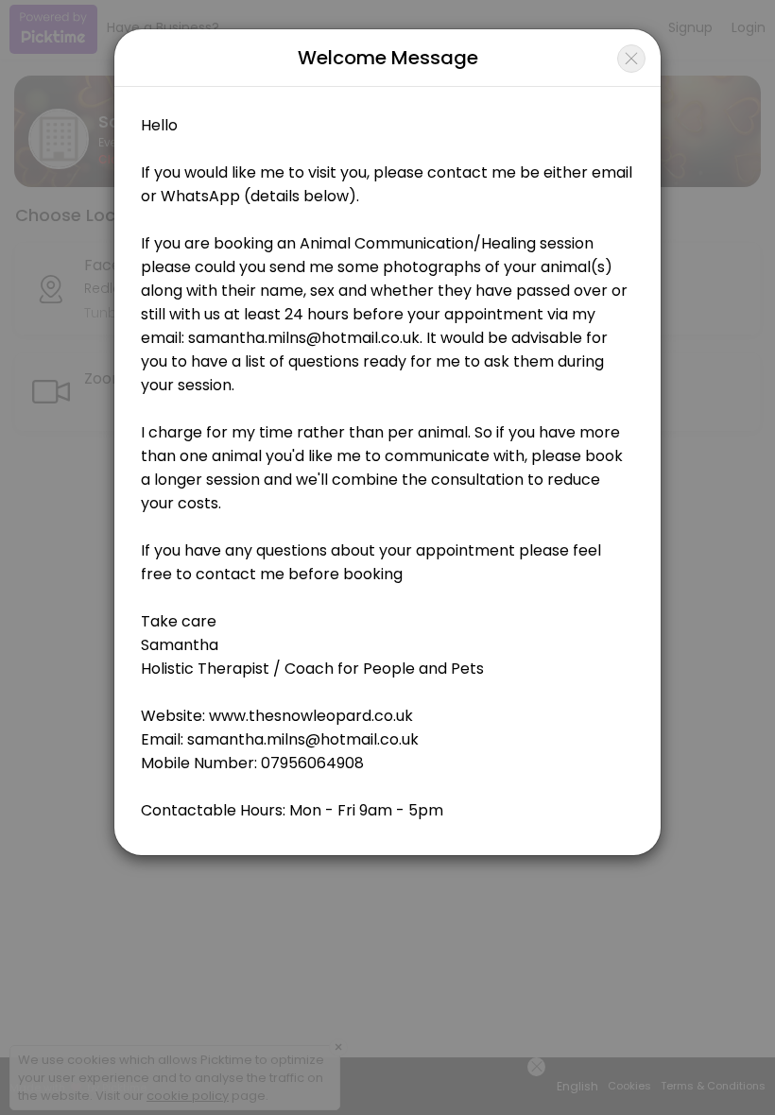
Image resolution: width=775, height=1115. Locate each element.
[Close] (631, 58)
